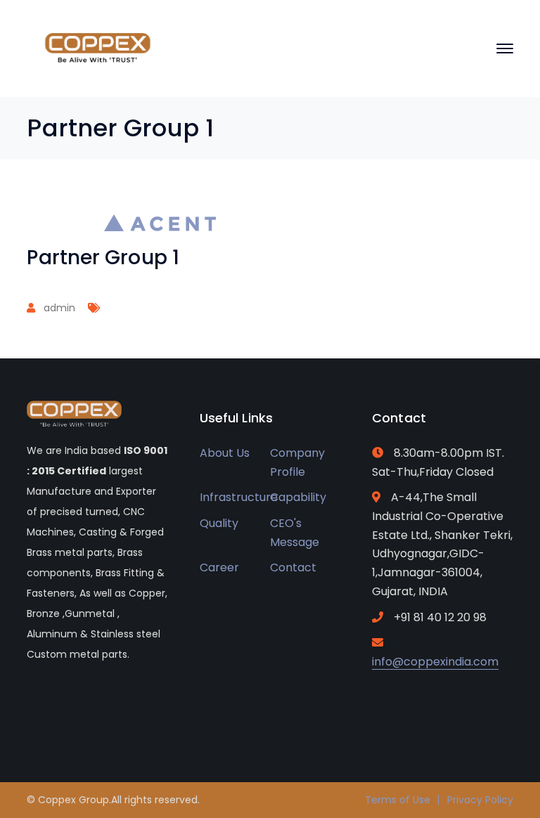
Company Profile (297, 462)
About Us (225, 453)
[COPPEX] (97, 47)
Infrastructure (239, 497)
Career (219, 567)
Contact (293, 567)
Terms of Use (397, 800)
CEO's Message (294, 532)
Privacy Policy (480, 800)
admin (59, 308)
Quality (219, 523)
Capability (298, 497)
